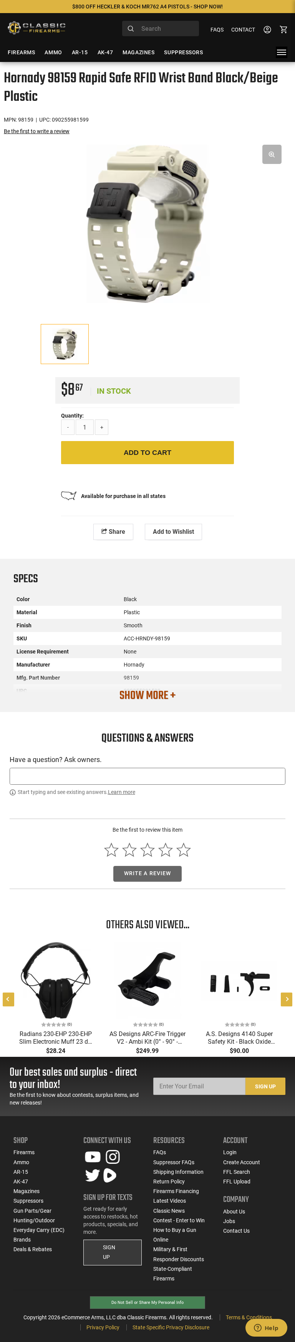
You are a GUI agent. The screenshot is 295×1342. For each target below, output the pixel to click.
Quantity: (72, 416)
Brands (22, 1240)
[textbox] (147, 776)
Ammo (21, 1162)
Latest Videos (169, 1201)
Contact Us (236, 1231)
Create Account (241, 1162)
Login (230, 1152)
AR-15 (20, 1172)
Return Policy (169, 1181)
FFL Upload (236, 1181)
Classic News (169, 1211)
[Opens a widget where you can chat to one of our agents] (266, 1328)
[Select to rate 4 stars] (165, 850)
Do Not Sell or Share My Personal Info (147, 1302)
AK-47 (20, 1181)
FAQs (217, 30)
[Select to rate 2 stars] (130, 850)
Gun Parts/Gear (32, 1211)
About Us (234, 1211)
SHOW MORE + (147, 696)
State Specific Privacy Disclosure (171, 1327)
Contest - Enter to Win (179, 1220)
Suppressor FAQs (173, 1162)
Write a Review (147, 873)
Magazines (26, 1191)
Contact (243, 30)
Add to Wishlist (173, 531)
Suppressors (28, 1201)
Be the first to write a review (37, 131)
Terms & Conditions (249, 1317)
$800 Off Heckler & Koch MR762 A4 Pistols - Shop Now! (147, 6)
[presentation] (8, 999)
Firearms (24, 1152)
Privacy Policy (102, 1327)
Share (116, 531)
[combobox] (160, 28)
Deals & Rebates (32, 1249)
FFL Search (236, 1172)
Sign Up (265, 1086)
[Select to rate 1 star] (112, 850)
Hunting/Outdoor (34, 1220)
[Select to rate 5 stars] (183, 850)
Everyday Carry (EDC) (39, 1230)
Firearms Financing (176, 1191)
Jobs (229, 1221)
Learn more (121, 792)
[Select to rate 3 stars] (148, 850)
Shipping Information (178, 1172)
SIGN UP (109, 1252)
